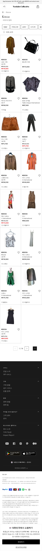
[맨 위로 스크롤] (35, 348)
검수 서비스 (7, 388)
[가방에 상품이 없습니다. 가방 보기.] (37, 6)
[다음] (27, 348)
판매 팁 (6, 405)
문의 (5, 418)
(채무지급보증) (11, 497)
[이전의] (15, 348)
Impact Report (8, 435)
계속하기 (21, 542)
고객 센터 (6, 415)
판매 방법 (6, 402)
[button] (37, 6)
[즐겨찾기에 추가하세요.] (18, 60)
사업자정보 (4, 479)
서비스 (5, 368)
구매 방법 (6, 385)
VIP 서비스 (7, 374)
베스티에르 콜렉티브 (9, 425)
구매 (4, 381)
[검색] (4, 7)
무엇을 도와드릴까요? (10, 412)
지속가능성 (7, 432)
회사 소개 (6, 429)
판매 (4, 398)
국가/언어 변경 (21, 547)
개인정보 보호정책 (20, 468)
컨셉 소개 (6, 371)
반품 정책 (6, 391)
